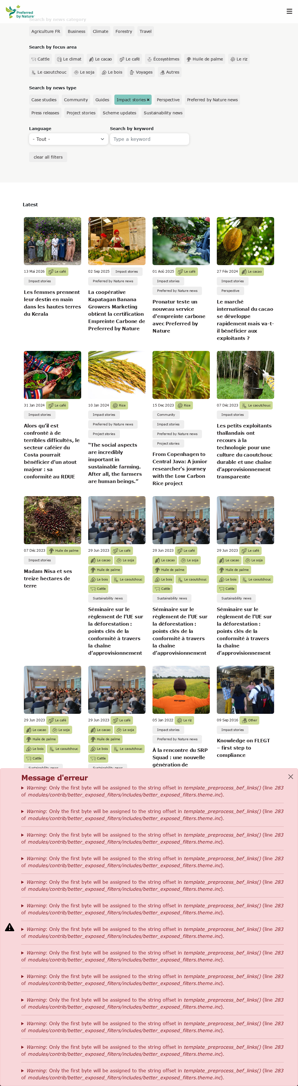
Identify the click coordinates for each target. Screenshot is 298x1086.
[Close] (291, 777)
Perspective (168, 99)
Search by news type (52, 87)
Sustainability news (163, 112)
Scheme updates (119, 112)
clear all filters (48, 157)
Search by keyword (132, 128)
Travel (146, 31)
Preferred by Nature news (212, 99)
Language (40, 128)
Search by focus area (53, 47)
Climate (100, 31)
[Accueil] (23, 11)
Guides (102, 99)
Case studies (43, 99)
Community (76, 99)
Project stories (81, 112)
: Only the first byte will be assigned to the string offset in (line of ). (152, 791)
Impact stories (131, 99)
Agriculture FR (45, 31)
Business (76, 31)
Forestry (124, 31)
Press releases (45, 112)
